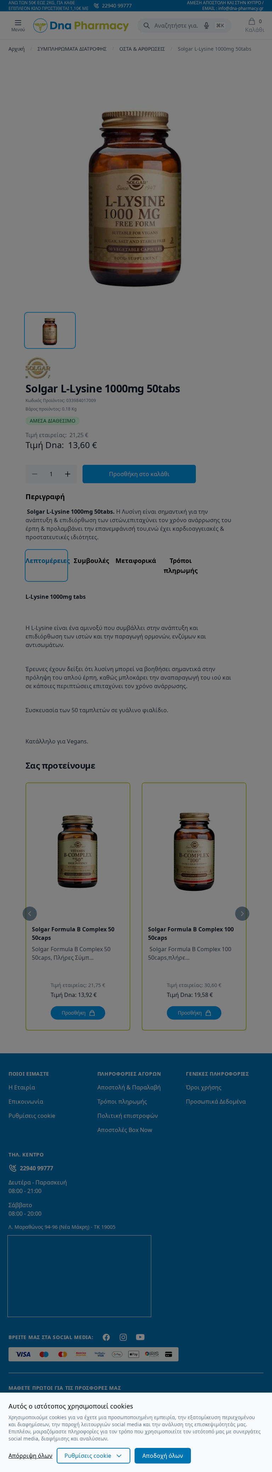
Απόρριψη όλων (30, 1456)
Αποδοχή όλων (162, 1456)
